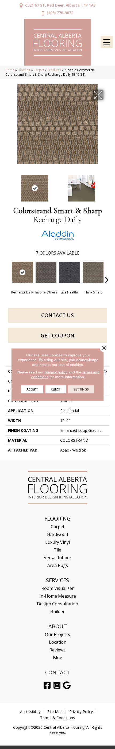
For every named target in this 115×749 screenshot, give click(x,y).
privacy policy (56, 372)
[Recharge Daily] (22, 272)
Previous (8, 185)
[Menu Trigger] (107, 42)
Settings (81, 389)
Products (54, 70)
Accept (32, 389)
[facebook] (47, 685)
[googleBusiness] (67, 685)
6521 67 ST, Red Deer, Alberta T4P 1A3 (60, 5)
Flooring (24, 70)
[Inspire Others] (46, 272)
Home (9, 70)
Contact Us (57, 315)
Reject (56, 389)
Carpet (39, 70)
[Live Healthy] (69, 272)
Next (107, 185)
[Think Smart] (93, 272)
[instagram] (56, 685)
